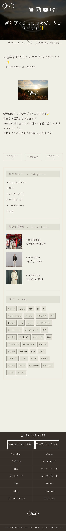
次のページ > (53, 157)
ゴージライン (13, 344)
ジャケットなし (14, 316)
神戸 (33, 351)
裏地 (31, 308)
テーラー (21, 372)
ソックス (11, 337)
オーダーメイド (17, 194)
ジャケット (12, 358)
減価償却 (11, 351)
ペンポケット (29, 344)
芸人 (21, 323)
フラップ (11, 308)
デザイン (45, 358)
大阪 (11, 211)
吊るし (22, 308)
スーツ (42, 351)
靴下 (44, 330)
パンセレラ (38, 337)
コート (22, 365)
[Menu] (59, 9)
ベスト (24, 358)
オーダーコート (32, 330)
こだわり (11, 365)
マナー (30, 323)
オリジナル (34, 365)
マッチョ (29, 316)
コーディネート (17, 205)
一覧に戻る (33, 157)
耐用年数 (42, 344)
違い (52, 316)
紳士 (11, 188)
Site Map (49, 498)
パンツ (10, 372)
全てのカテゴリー (18, 182)
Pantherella (24, 337)
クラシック (47, 365)
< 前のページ (12, 157)
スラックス (41, 316)
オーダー (23, 351)
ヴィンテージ (15, 199)
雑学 (49, 337)
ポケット (11, 323)
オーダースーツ (43, 323)
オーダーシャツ (14, 330)
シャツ (34, 358)
